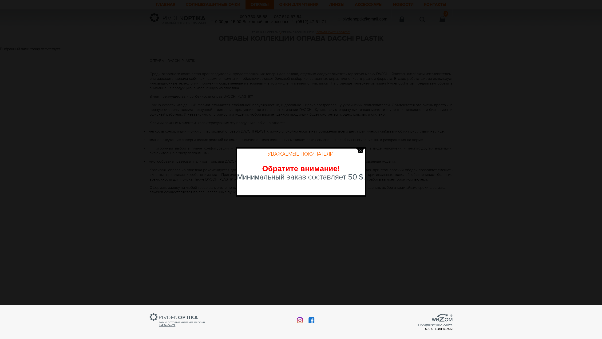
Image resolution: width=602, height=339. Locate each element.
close (360, 151)
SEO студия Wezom (438, 328)
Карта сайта (167, 325)
